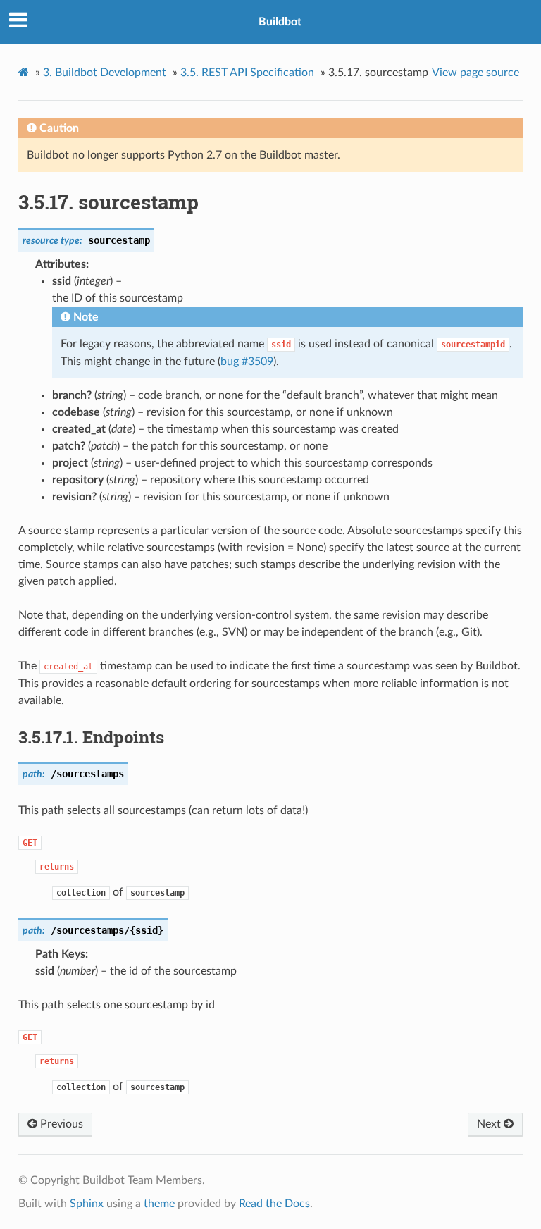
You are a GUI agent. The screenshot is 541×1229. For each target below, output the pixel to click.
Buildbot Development (104, 72)
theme (159, 1203)
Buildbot (280, 21)
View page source (475, 72)
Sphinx (87, 1203)
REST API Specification (247, 72)
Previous (60, 1124)
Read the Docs (274, 1203)
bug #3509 (246, 361)
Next (490, 1124)
